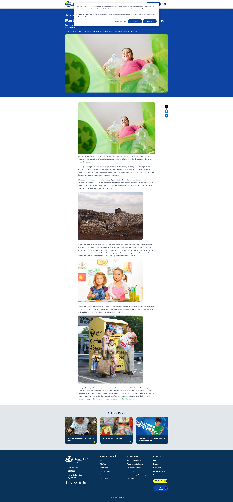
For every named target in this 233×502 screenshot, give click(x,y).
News (67, 31)
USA (80, 31)
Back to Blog (70, 15)
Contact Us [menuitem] (104, 478)
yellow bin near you (127, 399)
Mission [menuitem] (103, 464)
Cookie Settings (159, 488)
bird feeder (147, 309)
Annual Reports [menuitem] (105, 471)
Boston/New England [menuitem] (134, 460)
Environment (108, 31)
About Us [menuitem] (103, 460)
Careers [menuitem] (103, 475)
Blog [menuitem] (155, 460)
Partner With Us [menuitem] (159, 471)
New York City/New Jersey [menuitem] (136, 475)
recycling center (91, 180)
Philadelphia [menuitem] (131, 478)
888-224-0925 (70, 471)
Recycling (87, 31)
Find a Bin (159, 481)
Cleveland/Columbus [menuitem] (134, 468)
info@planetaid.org (71, 467)
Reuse (135, 31)
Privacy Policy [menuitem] (158, 475)
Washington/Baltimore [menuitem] (135, 464)
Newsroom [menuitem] (157, 468)
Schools (118, 31)
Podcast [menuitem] (156, 464)
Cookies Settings (120, 21)
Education (127, 31)
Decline (149, 21)
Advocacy (74, 31)
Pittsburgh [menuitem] (130, 471)
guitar (80, 309)
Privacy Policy (142, 11)
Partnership (97, 31)
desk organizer (124, 309)
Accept (135, 21)
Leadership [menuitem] (104, 468)
